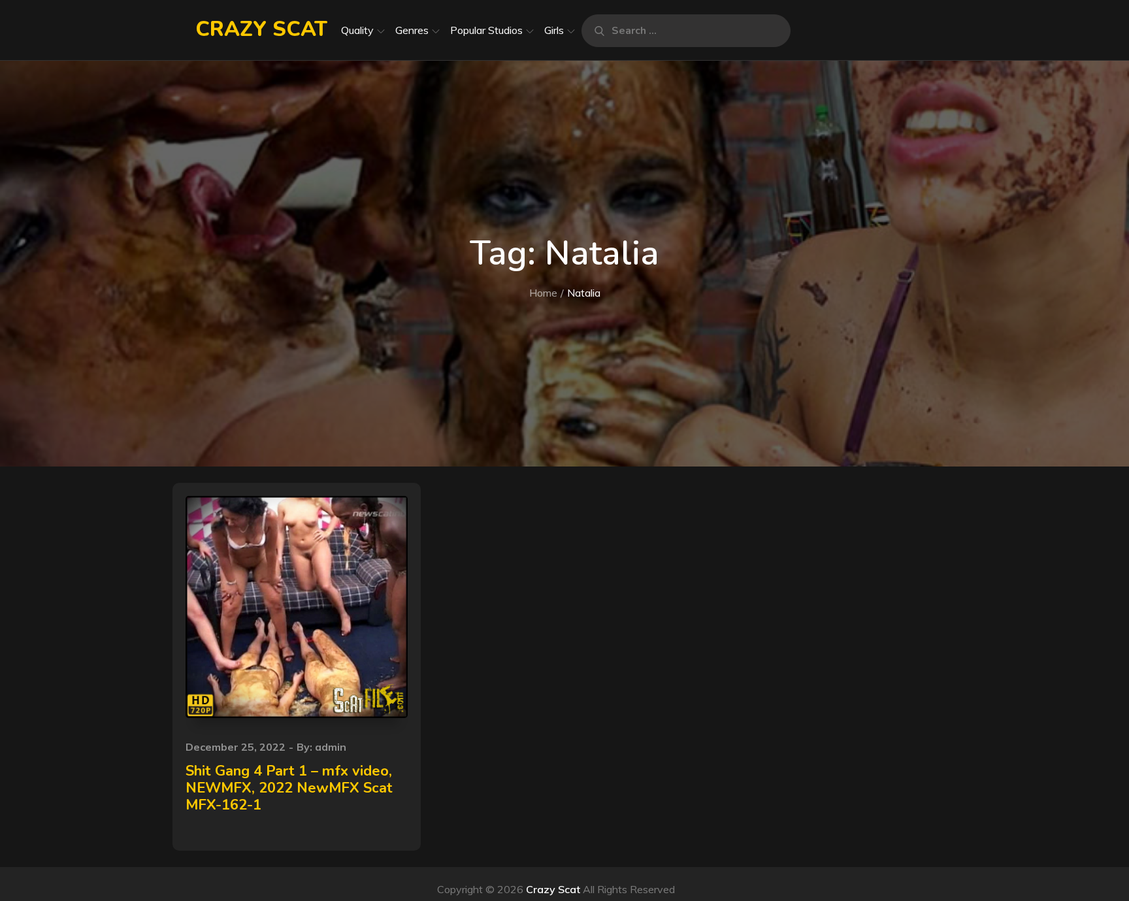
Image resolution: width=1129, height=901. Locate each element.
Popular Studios (486, 30)
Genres (412, 30)
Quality (357, 30)
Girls (554, 30)
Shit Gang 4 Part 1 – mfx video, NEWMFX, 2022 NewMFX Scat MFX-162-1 (289, 788)
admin (330, 746)
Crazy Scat (261, 29)
